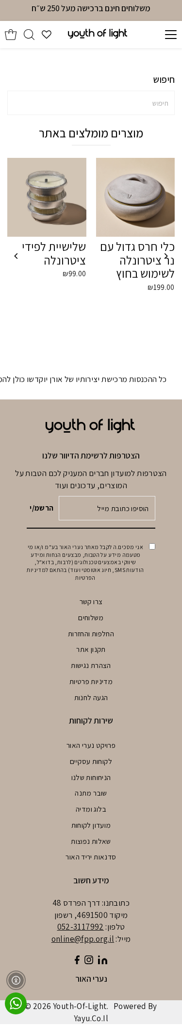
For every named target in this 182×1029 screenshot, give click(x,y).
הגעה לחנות (91, 697)
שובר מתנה (91, 793)
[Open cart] (11, 34)
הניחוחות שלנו (91, 777)
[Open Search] (29, 34)
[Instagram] (88, 961)
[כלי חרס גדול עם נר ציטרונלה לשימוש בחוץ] (135, 197)
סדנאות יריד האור (91, 856)
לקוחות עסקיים (91, 761)
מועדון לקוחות (91, 825)
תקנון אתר (90, 649)
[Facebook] (77, 961)
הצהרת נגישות (91, 665)
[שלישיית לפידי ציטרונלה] (46, 197)
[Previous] (16, 256)
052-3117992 (80, 926)
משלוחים (91, 617)
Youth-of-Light (80, 1006)
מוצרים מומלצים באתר (91, 133)
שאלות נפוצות (91, 841)
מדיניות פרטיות (91, 681)
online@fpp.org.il (83, 939)
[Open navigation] (161, 34)
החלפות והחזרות (91, 633)
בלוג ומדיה (91, 809)
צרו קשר (91, 601)
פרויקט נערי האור (91, 745)
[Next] (166, 256)
